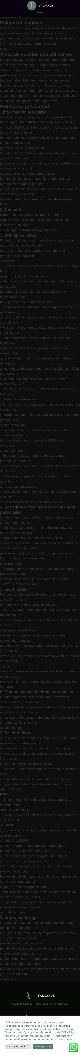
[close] (40, 13)
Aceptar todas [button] (43, 1046)
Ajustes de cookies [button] (18, 1046)
